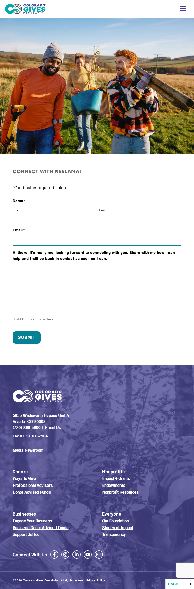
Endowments (113, 485)
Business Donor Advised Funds (40, 527)
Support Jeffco (26, 534)
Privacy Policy (95, 580)
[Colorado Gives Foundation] (25, 8)
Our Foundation (115, 520)
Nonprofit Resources (120, 492)
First (16, 210)
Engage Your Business (32, 520)
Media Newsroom (28, 450)
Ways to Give (24, 478)
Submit (26, 337)
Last (102, 210)
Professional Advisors (33, 485)
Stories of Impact (117, 527)
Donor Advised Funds (32, 492)
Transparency (114, 534)
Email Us (53, 427)
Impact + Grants (116, 478)
